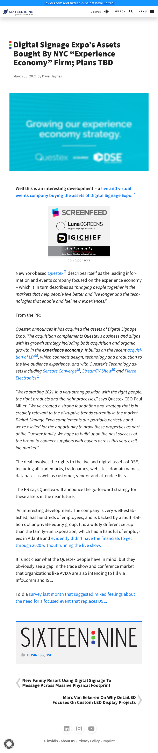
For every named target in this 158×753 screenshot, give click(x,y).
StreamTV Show (97, 371)
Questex (55, 273)
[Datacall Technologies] (79, 251)
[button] (124, 11)
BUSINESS (35, 655)
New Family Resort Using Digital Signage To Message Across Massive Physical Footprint (66, 683)
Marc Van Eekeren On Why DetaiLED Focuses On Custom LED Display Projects (94, 700)
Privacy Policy (89, 741)
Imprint (109, 741)
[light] (100, 11)
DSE (48, 655)
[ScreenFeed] (79, 212)
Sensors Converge (60, 371)
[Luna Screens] (79, 225)
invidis (52, 741)
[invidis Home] (16, 11)
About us (68, 741)
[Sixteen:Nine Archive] (79, 645)
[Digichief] (79, 238)
